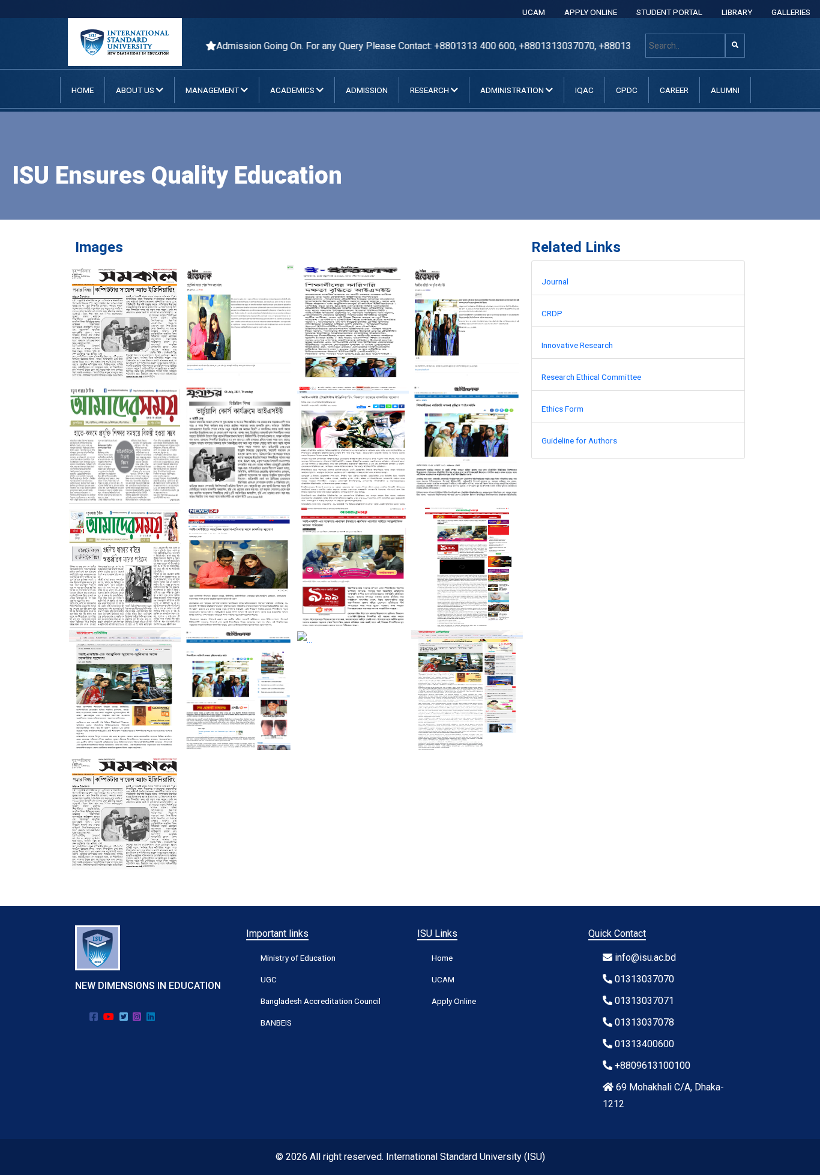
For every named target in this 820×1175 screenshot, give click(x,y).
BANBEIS (276, 1022)
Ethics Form (562, 408)
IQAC (584, 90)
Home (82, 90)
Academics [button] (293, 90)
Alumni (725, 90)
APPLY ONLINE (590, 12)
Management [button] (213, 90)
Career (674, 90)
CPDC (627, 90)
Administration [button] (513, 90)
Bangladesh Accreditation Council (321, 1001)
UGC (269, 979)
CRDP (551, 313)
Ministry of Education (298, 958)
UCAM (533, 12)
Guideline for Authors (579, 440)
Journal (554, 281)
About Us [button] (136, 90)
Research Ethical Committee (591, 377)
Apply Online (454, 1001)
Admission (367, 90)
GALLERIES (790, 12)
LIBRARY (737, 12)
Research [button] (430, 90)
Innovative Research (577, 345)
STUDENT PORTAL (669, 12)
